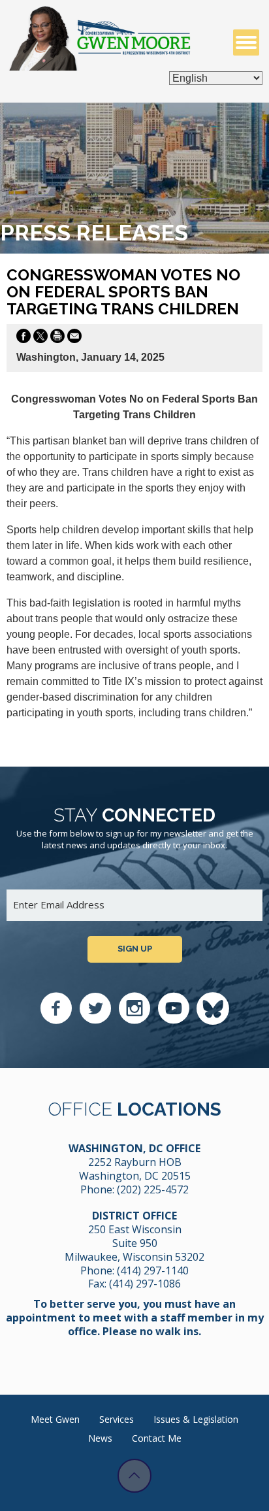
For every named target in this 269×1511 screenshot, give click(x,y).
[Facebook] (56, 1008)
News (100, 1438)
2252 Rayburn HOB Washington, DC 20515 (135, 1169)
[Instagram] (134, 1008)
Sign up (135, 949)
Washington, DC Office (134, 1148)
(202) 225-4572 (153, 1189)
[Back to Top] (134, 1476)
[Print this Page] (57, 338)
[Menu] (246, 42)
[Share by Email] (74, 338)
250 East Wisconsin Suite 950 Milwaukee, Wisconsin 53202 (134, 1243)
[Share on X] (40, 338)
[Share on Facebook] (23, 338)
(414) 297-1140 (153, 1270)
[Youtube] (173, 1008)
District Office (134, 1215)
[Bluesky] (213, 1008)
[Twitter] (95, 1008)
